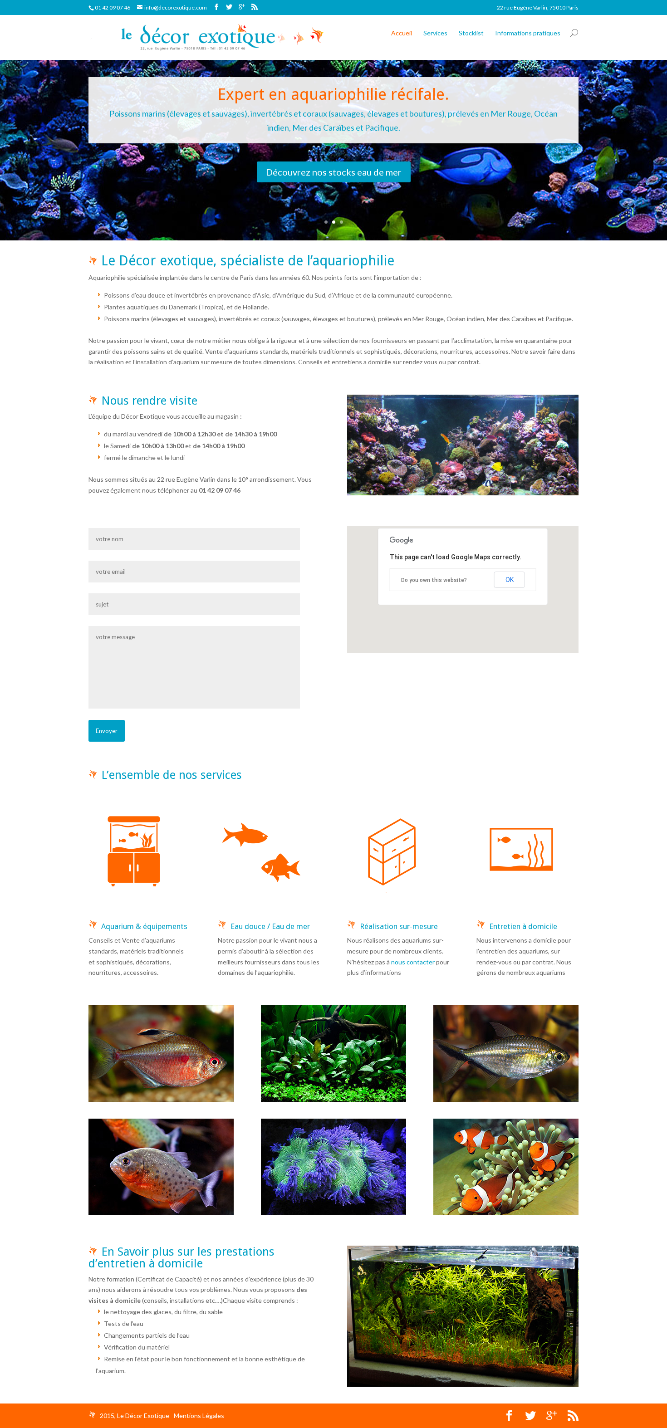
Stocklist (471, 33)
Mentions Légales (199, 1415)
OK (509, 579)
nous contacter (413, 962)
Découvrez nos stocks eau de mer (334, 171)
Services (435, 33)
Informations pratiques (527, 33)
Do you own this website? (434, 580)
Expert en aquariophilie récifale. (333, 94)
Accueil (401, 33)
